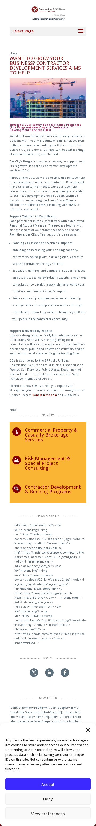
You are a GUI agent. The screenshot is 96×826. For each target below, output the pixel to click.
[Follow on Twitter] (34, 672)
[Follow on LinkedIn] (49, 672)
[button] (88, 730)
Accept (48, 784)
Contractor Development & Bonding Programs (53, 489)
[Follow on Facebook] (65, 672)
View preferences (48, 813)
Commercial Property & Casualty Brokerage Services (51, 435)
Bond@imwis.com (44, 395)
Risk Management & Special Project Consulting (47, 463)
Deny (48, 799)
